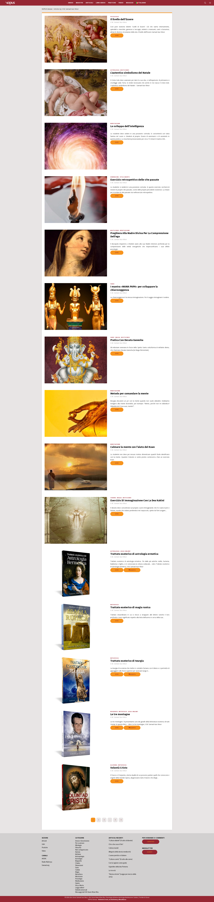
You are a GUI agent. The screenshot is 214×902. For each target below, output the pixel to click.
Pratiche (45, 847)
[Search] (203, 3)
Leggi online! (125, 551)
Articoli (44, 841)
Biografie (114, 711)
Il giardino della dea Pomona (118, 867)
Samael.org (45, 865)
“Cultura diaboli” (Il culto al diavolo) (121, 840)
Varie (112, 284)
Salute (77, 883)
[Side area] (208, 3)
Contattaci (150, 841)
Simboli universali (81, 890)
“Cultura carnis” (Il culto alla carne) (120, 859)
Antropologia (79, 856)
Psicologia (114, 16)
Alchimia (113, 765)
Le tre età (112, 870)
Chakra (113, 498)
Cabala (77, 870)
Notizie (77, 852)
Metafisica (114, 604)
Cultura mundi (113, 848)
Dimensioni (114, 177)
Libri (43, 844)
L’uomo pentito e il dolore (117, 855)
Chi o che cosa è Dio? (116, 844)
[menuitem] (141, 3)
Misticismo (124, 70)
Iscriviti (149, 852)
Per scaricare (79, 843)
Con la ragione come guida (118, 863)
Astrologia (114, 70)
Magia (117, 337)
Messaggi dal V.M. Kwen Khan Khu (87, 892)
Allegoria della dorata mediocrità (120, 852)
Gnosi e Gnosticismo (82, 841)
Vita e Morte (125, 177)
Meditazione (115, 123)
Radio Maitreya (47, 862)
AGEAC (44, 858)
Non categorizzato (81, 850)
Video (44, 851)
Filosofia (78, 847)
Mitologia (78, 845)
